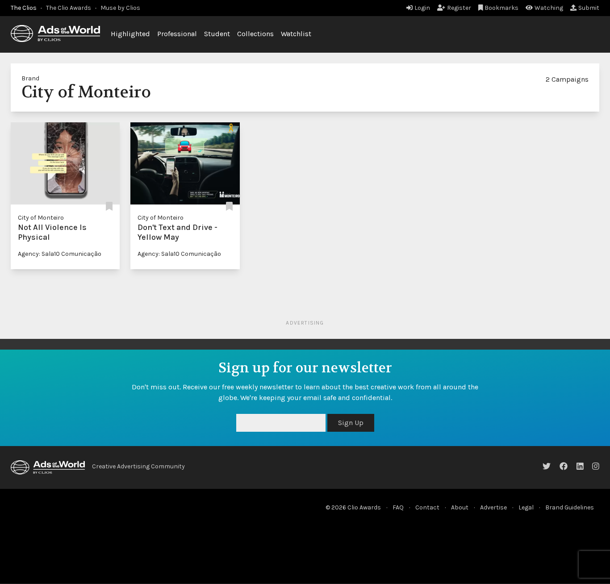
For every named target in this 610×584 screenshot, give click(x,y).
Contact (427, 507)
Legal (526, 507)
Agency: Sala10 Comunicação (59, 254)
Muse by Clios (120, 8)
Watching (549, 8)
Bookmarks (501, 8)
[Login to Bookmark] (109, 207)
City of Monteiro (41, 217)
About (459, 507)
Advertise (493, 507)
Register (459, 8)
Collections (255, 33)
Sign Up (350, 422)
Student (217, 33)
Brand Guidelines (569, 507)
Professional (177, 33)
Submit (588, 8)
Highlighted (130, 33)
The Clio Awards (68, 8)
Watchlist (296, 33)
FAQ (398, 507)
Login (422, 8)
